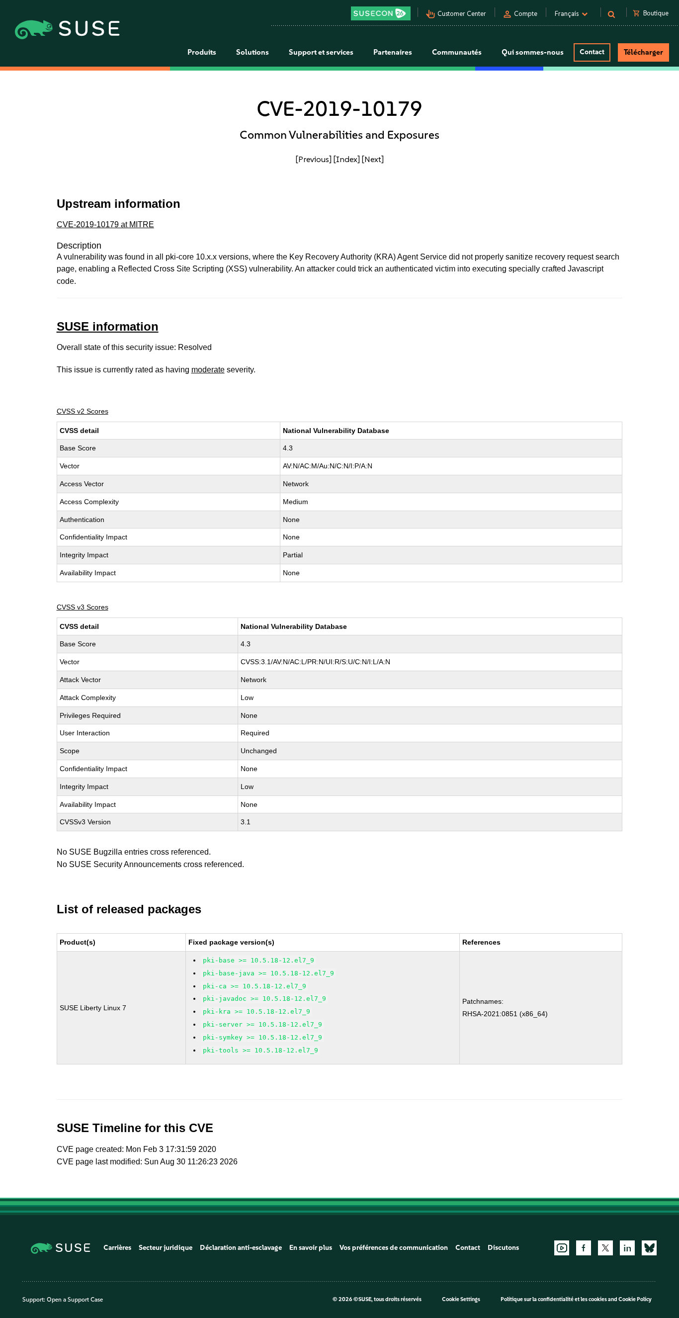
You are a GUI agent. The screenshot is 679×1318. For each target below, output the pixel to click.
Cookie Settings (461, 1299)
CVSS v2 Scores (82, 411)
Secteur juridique (165, 1247)
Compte (525, 13)
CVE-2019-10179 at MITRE (105, 224)
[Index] (347, 159)
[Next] (373, 159)
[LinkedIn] (627, 1247)
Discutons (503, 1247)
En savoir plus (310, 1247)
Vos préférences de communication (394, 1247)
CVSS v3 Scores (82, 607)
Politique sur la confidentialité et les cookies (554, 1299)
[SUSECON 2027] (381, 13)
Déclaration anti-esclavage (241, 1247)
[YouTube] (561, 1247)
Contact (592, 52)
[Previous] (314, 159)
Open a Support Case (75, 1299)
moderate (208, 369)
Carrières (117, 1247)
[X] (605, 1247)
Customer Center (461, 13)
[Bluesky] (649, 1247)
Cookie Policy (635, 1299)
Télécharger (643, 52)
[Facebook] (583, 1247)
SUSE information (108, 326)
